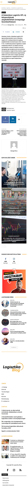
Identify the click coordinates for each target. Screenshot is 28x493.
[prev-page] (3, 246)
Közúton (13, 180)
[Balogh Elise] (3, 25)
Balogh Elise (11, 24)
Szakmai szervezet (13, 236)
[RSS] (20, 470)
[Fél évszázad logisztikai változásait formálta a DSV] (5, 331)
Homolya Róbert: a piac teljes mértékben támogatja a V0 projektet (7, 132)
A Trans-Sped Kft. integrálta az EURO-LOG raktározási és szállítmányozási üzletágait (18, 456)
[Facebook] (7, 470)
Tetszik (5, 258)
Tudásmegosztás (14, 208)
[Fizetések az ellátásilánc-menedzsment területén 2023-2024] (5, 441)
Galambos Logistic (11, 110)
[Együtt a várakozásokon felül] (5, 341)
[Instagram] (14, 470)
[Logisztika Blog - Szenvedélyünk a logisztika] (14, 2)
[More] (23, 31)
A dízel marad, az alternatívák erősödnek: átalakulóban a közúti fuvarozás (14, 184)
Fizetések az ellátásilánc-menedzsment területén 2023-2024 (17, 442)
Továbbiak (13, 347)
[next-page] (5, 246)
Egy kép (8, 8)
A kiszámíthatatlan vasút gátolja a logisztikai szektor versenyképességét (14, 212)
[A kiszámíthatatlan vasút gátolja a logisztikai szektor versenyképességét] (14, 202)
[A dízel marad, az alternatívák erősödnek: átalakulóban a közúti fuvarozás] (14, 174)
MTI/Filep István (10, 108)
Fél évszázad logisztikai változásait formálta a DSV (18, 332)
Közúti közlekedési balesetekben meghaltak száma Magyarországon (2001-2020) (21, 133)
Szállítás (12, 329)
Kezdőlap (4, 8)
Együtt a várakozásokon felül (10, 431)
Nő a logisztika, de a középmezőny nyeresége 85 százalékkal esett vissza (14, 239)
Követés (14, 258)
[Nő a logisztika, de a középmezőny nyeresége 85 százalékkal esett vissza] (14, 229)
